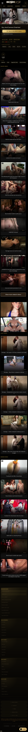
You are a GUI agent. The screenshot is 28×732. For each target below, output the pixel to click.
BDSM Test (4, 594)
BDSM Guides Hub (5, 591)
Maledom (17, 6)
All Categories (4, 686)
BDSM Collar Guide (5, 607)
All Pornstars (4, 681)
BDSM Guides (15, 702)
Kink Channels (4, 674)
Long (9, 46)
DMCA (3, 688)
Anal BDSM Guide (5, 610)
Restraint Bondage (23, 62)
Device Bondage (5, 671)
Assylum (3, 669)
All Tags (3, 683)
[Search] (25, 3)
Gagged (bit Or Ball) (14, 62)
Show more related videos (13, 294)
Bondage (3, 622)
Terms (20, 723)
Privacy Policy (4, 691)
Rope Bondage (4, 641)
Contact (15, 705)
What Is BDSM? (5, 597)
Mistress (3, 644)
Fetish (14, 46)
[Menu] (2, 3)
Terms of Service (5, 694)
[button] (14, 16)
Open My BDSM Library (8, 34)
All (4, 6)
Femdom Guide (5, 605)
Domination (4, 629)
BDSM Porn (10, 6)
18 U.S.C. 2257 (15, 715)
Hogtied (3, 654)
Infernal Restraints (5, 664)
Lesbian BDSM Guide (6, 612)
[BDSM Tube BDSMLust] (14, 4)
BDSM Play (3, 62)
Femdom (24, 6)
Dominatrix (4, 646)
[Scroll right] (27, 6)
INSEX (3, 666)
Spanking (3, 652)
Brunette (24, 46)
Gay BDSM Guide (5, 615)
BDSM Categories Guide (6, 599)
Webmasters (15, 712)
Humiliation (4, 632)
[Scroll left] (1, 6)
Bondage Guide (5, 602)
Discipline (4, 649)
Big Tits (18, 46)
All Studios (4, 661)
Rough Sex (4, 635)
